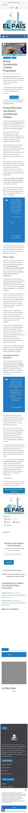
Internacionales (7, 57)
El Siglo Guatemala (6, 764)
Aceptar (14, 807)
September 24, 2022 (16, 409)
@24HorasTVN (17, 222)
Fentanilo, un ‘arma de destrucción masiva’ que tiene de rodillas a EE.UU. (13, 575)
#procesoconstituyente (16, 226)
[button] (26, 790)
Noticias (14, 57)
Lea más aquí (14, 97)
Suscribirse (9, 562)
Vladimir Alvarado (16, 73)
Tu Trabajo (4, 770)
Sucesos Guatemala (6, 773)
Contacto (4, 783)
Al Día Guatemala (6, 767)
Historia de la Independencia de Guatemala (14, 491)
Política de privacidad (7, 787)
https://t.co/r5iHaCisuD (16, 218)
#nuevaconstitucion (16, 228)
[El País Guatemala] (3, 36)
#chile (12, 224)
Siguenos (5, 649)
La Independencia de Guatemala (12, 570)
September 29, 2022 (16, 240)
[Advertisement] (14, 673)
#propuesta (18, 224)
